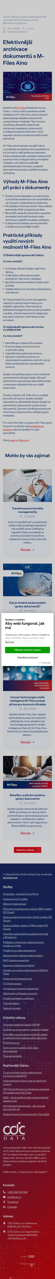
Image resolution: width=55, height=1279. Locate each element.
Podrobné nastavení (27, 657)
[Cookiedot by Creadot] (44, 663)
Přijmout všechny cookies (28, 649)
